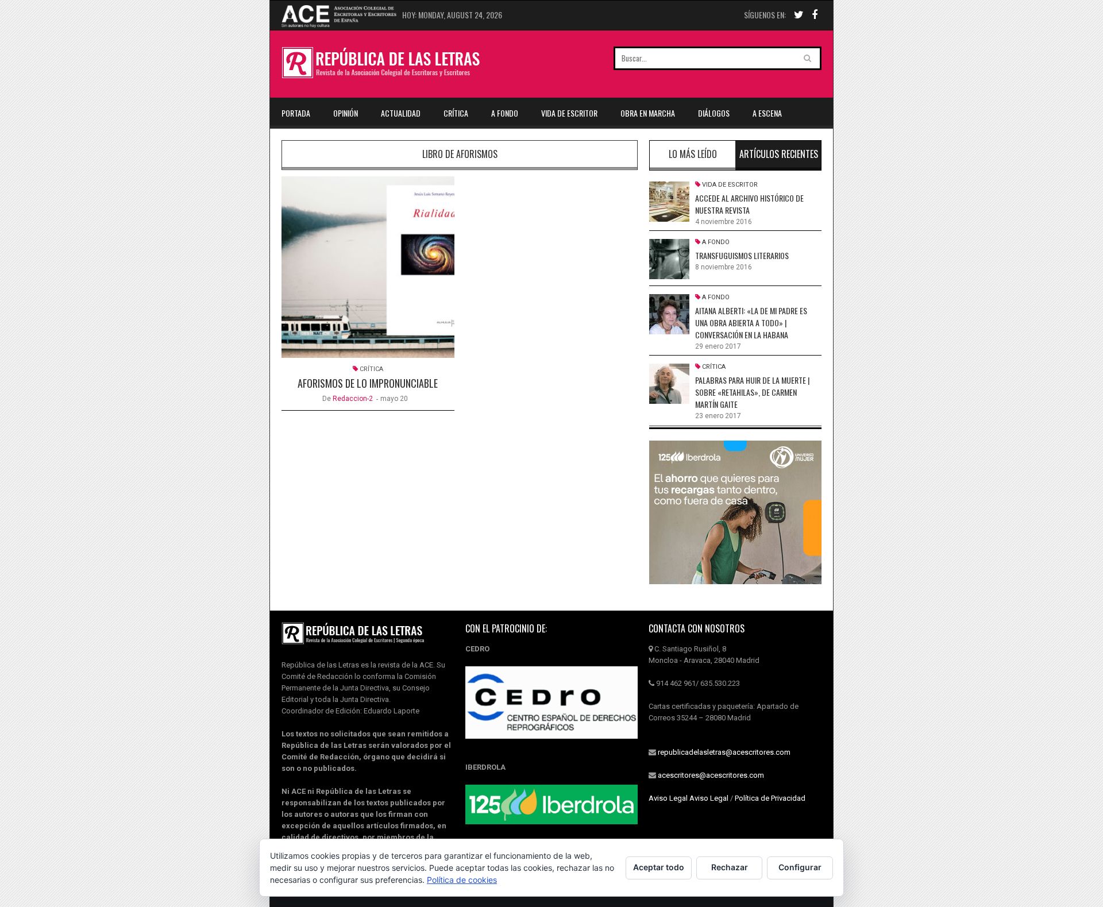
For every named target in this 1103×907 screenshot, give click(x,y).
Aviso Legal (668, 798)
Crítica (455, 113)
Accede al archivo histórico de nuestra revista (749, 204)
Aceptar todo (658, 867)
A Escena (767, 113)
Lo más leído (693, 154)
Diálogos (714, 113)
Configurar (800, 867)
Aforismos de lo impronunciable (368, 383)
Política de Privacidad (770, 798)
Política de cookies (462, 880)
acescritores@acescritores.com (711, 775)
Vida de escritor (569, 113)
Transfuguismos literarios (742, 255)
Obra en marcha (647, 113)
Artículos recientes (778, 154)
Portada (295, 113)
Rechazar (729, 867)
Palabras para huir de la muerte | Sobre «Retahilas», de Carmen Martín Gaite (752, 392)
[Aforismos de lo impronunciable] (367, 267)
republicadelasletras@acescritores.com (724, 752)
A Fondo (504, 113)
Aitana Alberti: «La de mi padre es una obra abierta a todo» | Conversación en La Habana (751, 322)
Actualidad (401, 113)
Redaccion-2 (353, 399)
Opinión (345, 113)
